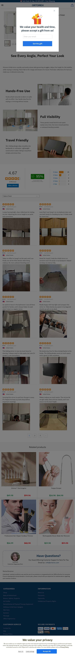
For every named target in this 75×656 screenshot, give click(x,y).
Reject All (20, 651)
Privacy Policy (64, 647)
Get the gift (37, 43)
